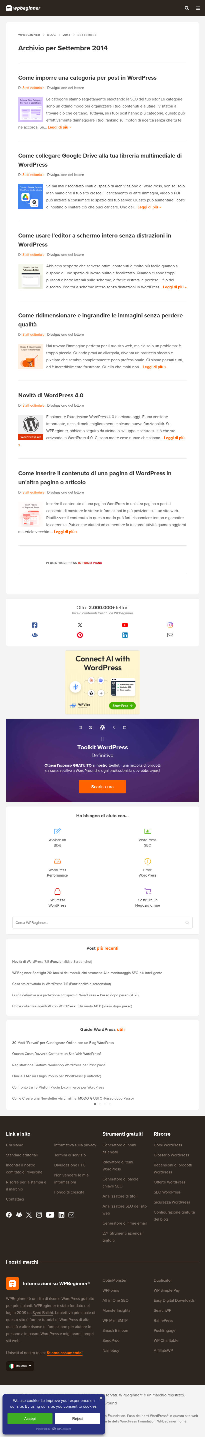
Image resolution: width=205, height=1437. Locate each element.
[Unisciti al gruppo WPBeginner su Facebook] (35, 635)
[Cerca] (187, 8)
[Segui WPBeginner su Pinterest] (80, 635)
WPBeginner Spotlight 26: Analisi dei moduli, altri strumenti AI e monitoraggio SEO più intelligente (87, 973)
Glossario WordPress (171, 1155)
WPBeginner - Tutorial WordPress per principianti (23, 8)
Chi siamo (14, 1145)
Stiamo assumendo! (64, 1353)
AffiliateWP (163, 1350)
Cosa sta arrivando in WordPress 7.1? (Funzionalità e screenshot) (61, 984)
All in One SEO (115, 1300)
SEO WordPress (167, 1192)
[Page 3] (105, 1104)
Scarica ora (102, 786)
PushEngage (165, 1330)
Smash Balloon (115, 1330)
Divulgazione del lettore (65, 87)
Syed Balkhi (42, 1312)
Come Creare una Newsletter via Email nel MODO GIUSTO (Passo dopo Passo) (73, 1098)
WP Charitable (166, 1340)
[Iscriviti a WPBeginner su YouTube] (125, 625)
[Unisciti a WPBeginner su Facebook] (35, 625)
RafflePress (163, 1320)
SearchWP (162, 1310)
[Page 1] (95, 1104)
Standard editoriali (22, 1155)
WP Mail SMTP (115, 1320)
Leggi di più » (59, 127)
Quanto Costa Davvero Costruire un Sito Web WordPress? (56, 1053)
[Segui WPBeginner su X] (80, 625)
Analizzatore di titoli (120, 1196)
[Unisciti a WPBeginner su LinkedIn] (125, 635)
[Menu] (198, 8)
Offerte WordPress (169, 1182)
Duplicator (163, 1280)
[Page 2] (100, 1104)
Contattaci (15, 1199)
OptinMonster (114, 1280)
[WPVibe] (102, 682)
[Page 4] (110, 1104)
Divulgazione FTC (70, 1165)
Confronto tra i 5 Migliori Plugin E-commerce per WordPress (58, 1087)
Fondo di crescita (69, 1192)
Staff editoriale (33, 87)
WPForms (110, 1290)
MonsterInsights (116, 1310)
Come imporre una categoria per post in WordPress (87, 77)
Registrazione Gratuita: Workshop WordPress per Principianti (59, 1065)
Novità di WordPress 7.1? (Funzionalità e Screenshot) (52, 961)
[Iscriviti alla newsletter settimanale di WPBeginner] (170, 635)
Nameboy (110, 1350)
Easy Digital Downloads (174, 1300)
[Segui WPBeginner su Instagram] (170, 625)
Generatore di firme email (124, 1223)
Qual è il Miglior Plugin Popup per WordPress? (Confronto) (56, 1076)
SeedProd (111, 1340)
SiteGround (107, 1403)
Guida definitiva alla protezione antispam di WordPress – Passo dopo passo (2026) (75, 995)
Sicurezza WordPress (172, 1202)
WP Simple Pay (167, 1290)
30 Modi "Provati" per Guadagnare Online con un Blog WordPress (63, 1042)
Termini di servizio (70, 1155)
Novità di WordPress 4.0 (51, 395)
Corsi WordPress (168, 1145)
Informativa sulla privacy (75, 1145)
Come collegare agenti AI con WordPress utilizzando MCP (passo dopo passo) (72, 1006)
